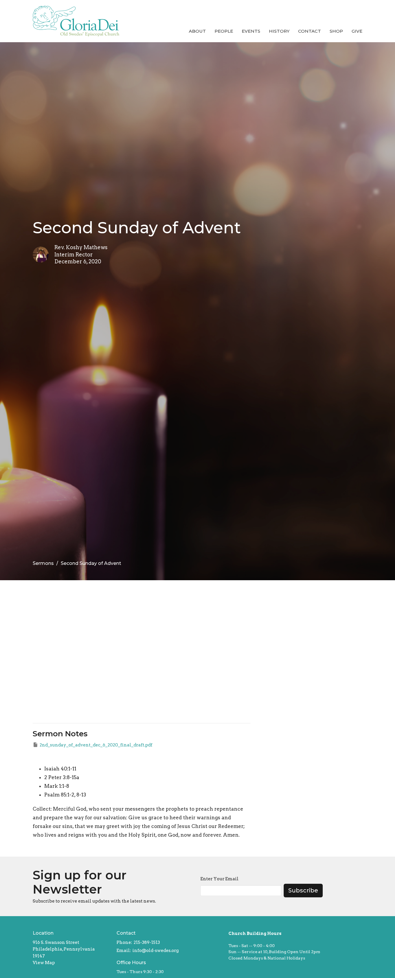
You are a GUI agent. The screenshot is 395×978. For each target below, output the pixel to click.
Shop (336, 31)
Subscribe (303, 890)
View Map (44, 962)
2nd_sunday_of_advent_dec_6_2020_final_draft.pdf (96, 745)
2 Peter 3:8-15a (61, 777)
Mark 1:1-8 (56, 786)
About (197, 31)
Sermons (43, 563)
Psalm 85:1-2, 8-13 (65, 795)
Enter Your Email (219, 878)
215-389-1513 (147, 942)
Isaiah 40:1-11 (60, 769)
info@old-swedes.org (155, 950)
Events (251, 31)
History (279, 31)
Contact (309, 31)
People (224, 31)
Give (357, 31)
